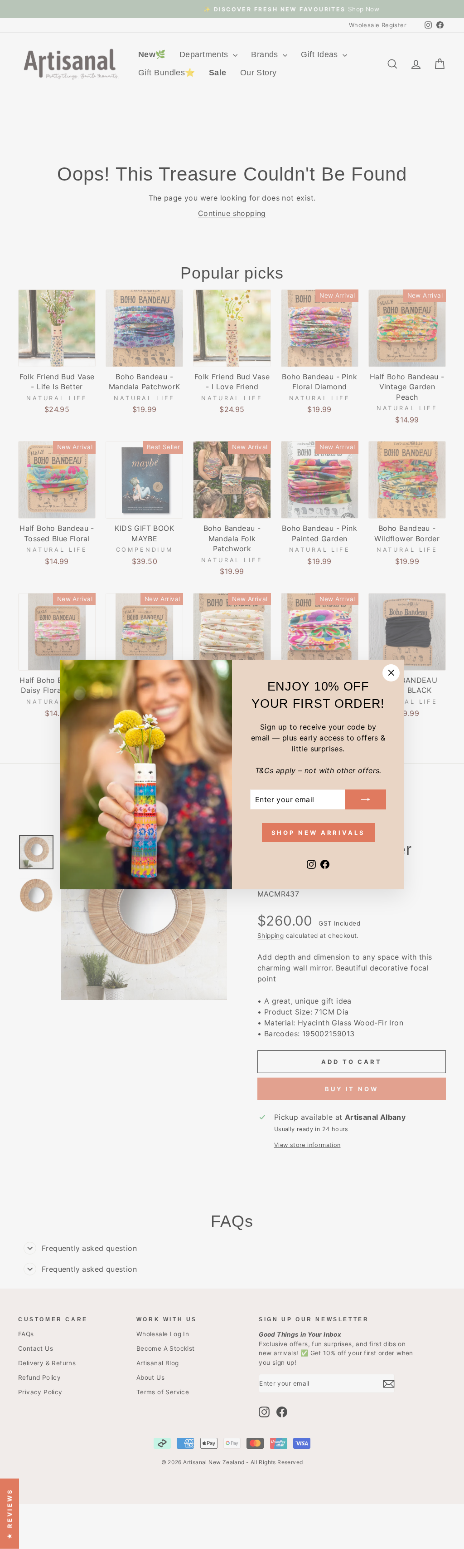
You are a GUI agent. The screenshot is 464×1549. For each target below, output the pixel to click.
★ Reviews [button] (9, 1513)
